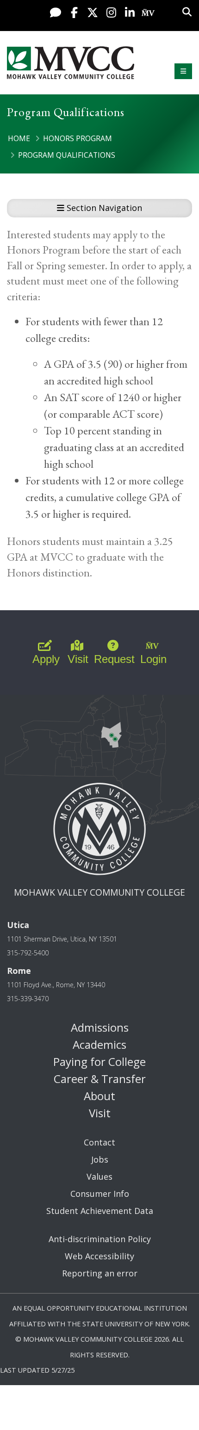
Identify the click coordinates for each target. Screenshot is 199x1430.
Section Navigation (103, 207)
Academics (99, 1044)
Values (99, 1176)
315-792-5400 (28, 952)
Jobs (99, 1159)
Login (153, 659)
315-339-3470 (28, 998)
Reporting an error (99, 1273)
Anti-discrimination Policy (100, 1238)
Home (19, 138)
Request (114, 659)
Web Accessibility (99, 1256)
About (99, 1095)
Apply (46, 659)
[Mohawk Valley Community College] (70, 62)
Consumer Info (99, 1193)
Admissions (100, 1027)
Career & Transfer (100, 1078)
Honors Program (77, 138)
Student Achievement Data (99, 1210)
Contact (99, 1142)
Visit (78, 659)
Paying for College (99, 1061)
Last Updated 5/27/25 (37, 1370)
